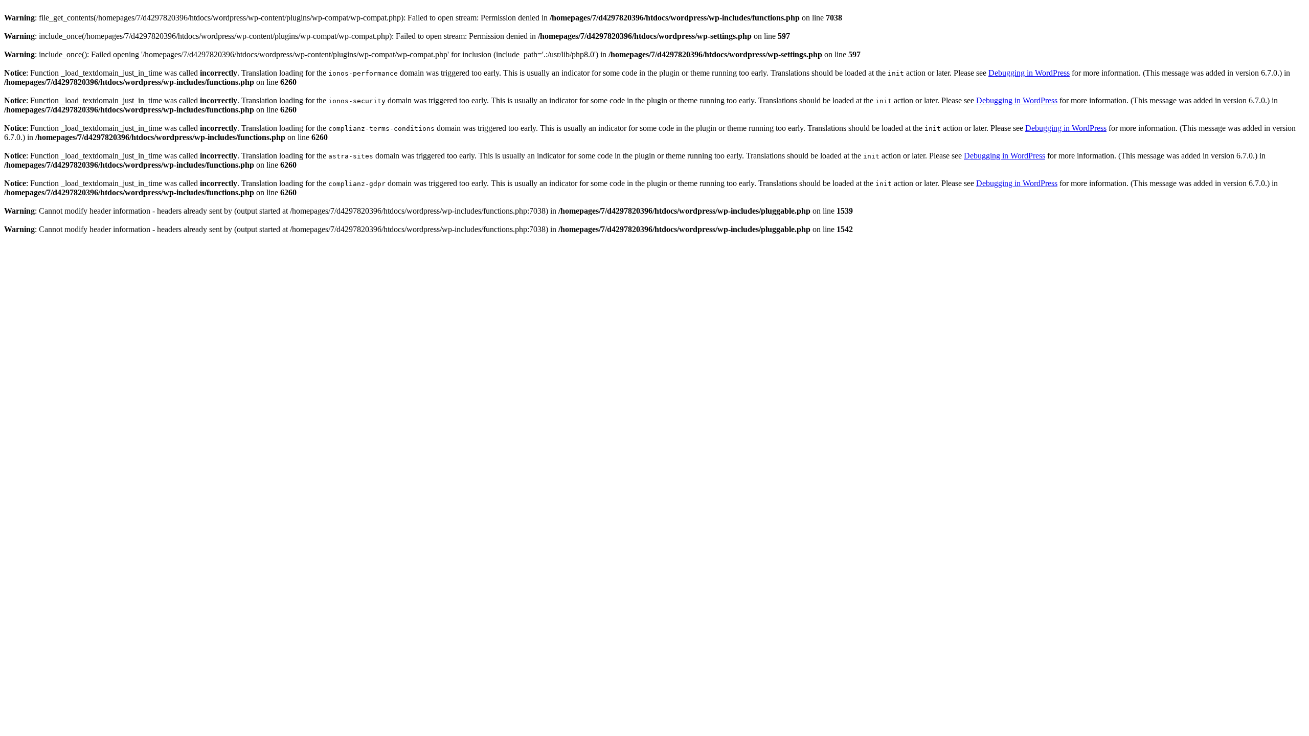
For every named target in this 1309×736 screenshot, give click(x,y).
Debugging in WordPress (1029, 72)
